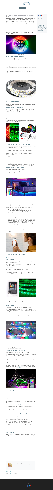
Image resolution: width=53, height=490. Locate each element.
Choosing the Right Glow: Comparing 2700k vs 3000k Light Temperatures (16, 458)
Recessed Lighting (40, 7)
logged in (11, 473)
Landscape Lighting (15, 7)
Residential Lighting (31, 7)
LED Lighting (23, 7)
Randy (14, 462)
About (8, 9)
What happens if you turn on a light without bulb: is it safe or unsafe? (42, 21)
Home (8, 7)
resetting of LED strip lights (20, 367)
